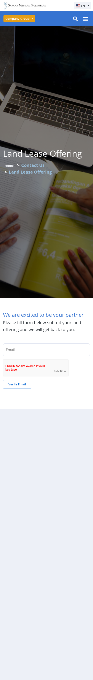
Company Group (17, 19)
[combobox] (82, 5)
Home (9, 166)
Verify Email (17, 384)
